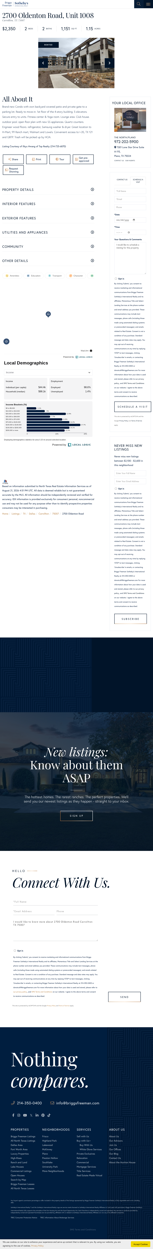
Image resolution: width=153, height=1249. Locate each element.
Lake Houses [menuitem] (17, 1166)
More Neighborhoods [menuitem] (53, 1171)
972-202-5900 (126, 141)
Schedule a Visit (138, 181)
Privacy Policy (123, 421)
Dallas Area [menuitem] (17, 1145)
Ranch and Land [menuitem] (19, 1162)
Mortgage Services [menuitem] (86, 1166)
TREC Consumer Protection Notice (24, 1218)
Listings (16, 513)
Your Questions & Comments (128, 239)
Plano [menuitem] (45, 1153)
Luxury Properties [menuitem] (20, 1153)
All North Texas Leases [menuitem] (22, 1188)
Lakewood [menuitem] (47, 1145)
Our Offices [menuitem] (115, 1149)
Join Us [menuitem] (113, 1145)
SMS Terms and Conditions (133, 383)
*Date (117, 214)
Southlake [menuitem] (47, 1162)
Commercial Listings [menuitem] (21, 1171)
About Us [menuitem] (114, 1136)
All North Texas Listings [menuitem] (23, 1140)
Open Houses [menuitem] (18, 1175)
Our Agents (130, 161)
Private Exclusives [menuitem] (86, 1153)
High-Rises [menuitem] (16, 1158)
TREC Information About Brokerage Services (57, 1218)
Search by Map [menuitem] (18, 1179)
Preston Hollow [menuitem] (50, 1158)
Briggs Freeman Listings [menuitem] (23, 1136)
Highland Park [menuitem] (49, 1140)
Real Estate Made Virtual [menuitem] (89, 1175)
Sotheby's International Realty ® (21, 1207)
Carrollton (44, 513)
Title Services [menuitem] (83, 1171)
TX (24, 513)
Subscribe (130, 619)
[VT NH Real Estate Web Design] (131, 1232)
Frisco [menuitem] (45, 1136)
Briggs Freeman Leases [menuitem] (23, 1184)
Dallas (32, 513)
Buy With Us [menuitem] (86, 1145)
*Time (117, 227)
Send (124, 997)
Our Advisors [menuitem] (116, 1140)
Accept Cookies (141, 1244)
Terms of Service (136, 421)
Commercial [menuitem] (83, 1162)
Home (5, 513)
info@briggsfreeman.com (77, 1102)
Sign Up (76, 815)
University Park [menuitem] (50, 1166)
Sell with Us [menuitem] (83, 1136)
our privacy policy (20, 992)
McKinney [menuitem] (47, 1149)
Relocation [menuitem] (82, 1158)
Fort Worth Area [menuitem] (19, 1149)
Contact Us (119, 161)
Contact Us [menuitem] (115, 1158)
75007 (55, 513)
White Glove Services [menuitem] (91, 1149)
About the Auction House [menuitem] (122, 1162)
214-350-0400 (29, 1102)
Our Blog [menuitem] (113, 1153)
